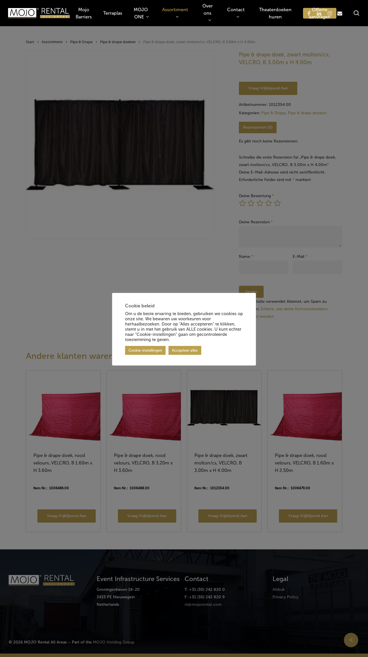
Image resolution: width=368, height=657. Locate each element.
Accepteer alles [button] (185, 350)
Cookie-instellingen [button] (145, 350)
